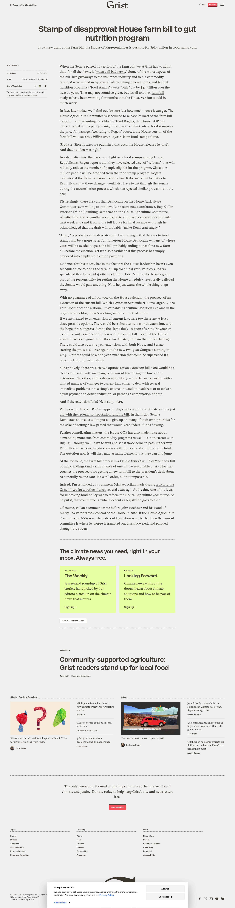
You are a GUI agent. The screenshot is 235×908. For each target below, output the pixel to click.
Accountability (17, 847)
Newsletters (148, 836)
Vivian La (81, 714)
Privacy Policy (28, 899)
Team (79, 840)
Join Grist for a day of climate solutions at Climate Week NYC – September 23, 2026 (205, 707)
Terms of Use (15, 899)
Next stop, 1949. (111, 402)
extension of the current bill (80, 303)
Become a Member (151, 843)
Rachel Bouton (194, 714)
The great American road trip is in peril (142, 738)
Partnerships (82, 851)
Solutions (14, 843)
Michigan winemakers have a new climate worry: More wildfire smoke (95, 707)
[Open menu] (222, 4)
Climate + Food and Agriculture (34, 79)
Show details (60, 902)
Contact (80, 843)
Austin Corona (193, 753)
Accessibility (149, 855)
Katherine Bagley (133, 745)
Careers (80, 847)
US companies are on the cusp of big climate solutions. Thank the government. (205, 726)
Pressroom (81, 855)
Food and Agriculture (81, 676)
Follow (202, 5)
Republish (147, 851)
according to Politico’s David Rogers (107, 121)
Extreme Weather (18, 851)
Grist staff (64, 676)
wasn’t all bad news (110, 72)
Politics (13, 840)
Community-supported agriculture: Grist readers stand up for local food (114, 663)
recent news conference (137, 207)
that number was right (83, 150)
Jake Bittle (192, 734)
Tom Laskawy (13, 65)
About (79, 836)
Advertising (148, 847)
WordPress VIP (33, 897)
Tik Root (80, 730)
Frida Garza (21, 748)
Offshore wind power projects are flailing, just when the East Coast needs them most (205, 745)
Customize (164, 896)
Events (146, 840)
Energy (13, 836)
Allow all (165, 889)
